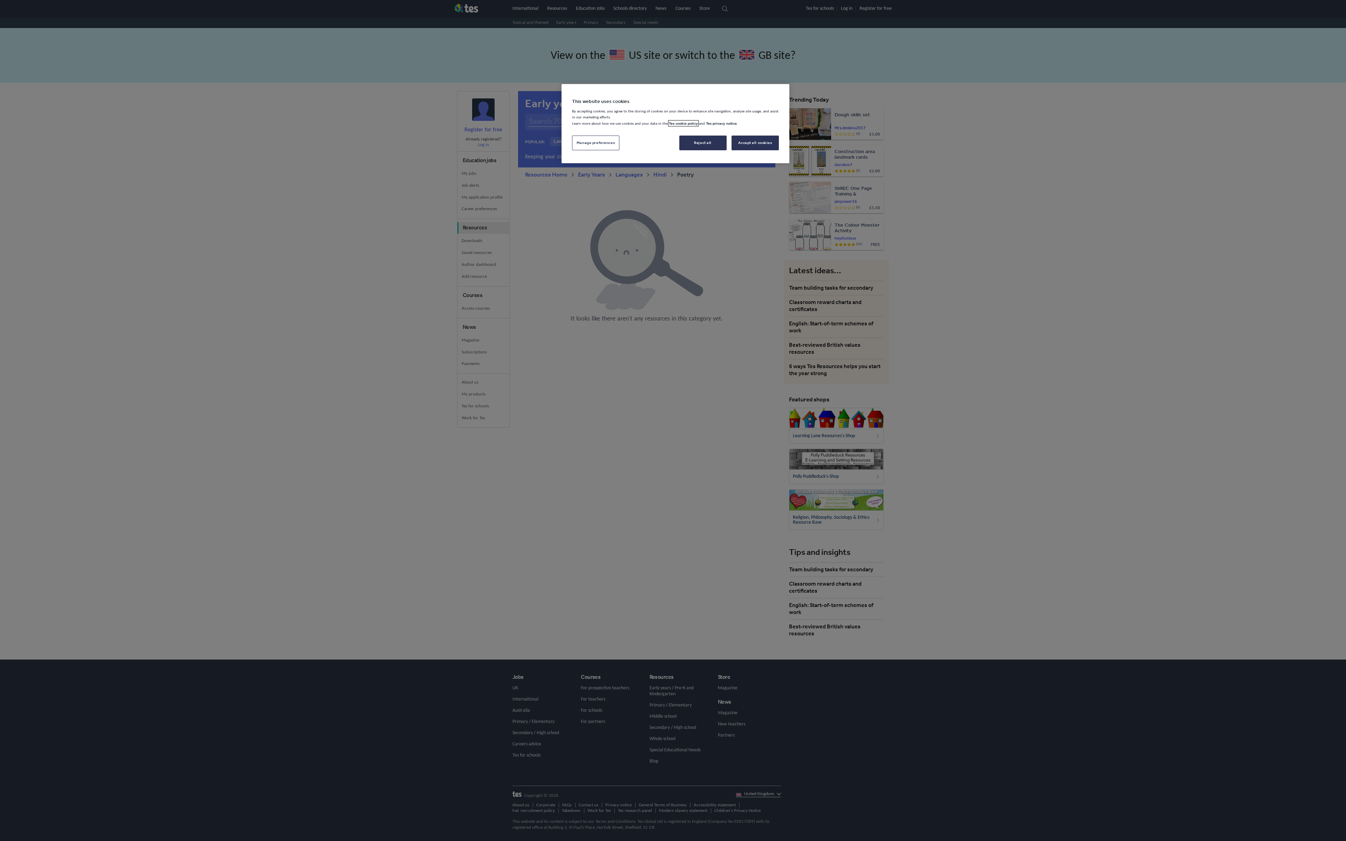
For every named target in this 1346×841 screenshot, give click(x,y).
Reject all (703, 142)
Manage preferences (596, 142)
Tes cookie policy (683, 123)
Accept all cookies (755, 142)
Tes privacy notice (721, 123)
